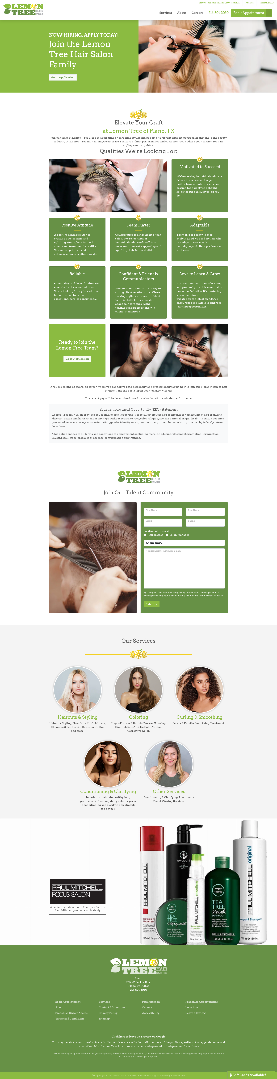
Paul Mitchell (151, 1001)
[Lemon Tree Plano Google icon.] (143, 1031)
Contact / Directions (112, 1007)
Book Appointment (67, 1001)
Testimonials (267, 3)
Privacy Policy (108, 1013)
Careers (197, 12)
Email (149, 521)
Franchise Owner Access (71, 1013)
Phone (191, 521)
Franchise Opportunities (201, 1001)
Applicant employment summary (163, 551)
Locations (191, 1007)
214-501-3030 (138, 989)
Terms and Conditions (69, 1018)
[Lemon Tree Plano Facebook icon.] (134, 1031)
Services (165, 12)
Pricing (249, 3)
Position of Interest (156, 531)
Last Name (193, 510)
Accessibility (150, 1013)
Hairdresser (155, 534)
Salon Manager (179, 534)
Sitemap (104, 1018)
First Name (151, 510)
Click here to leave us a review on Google (138, 1036)
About (181, 12)
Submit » (151, 604)
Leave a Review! (195, 1013)
